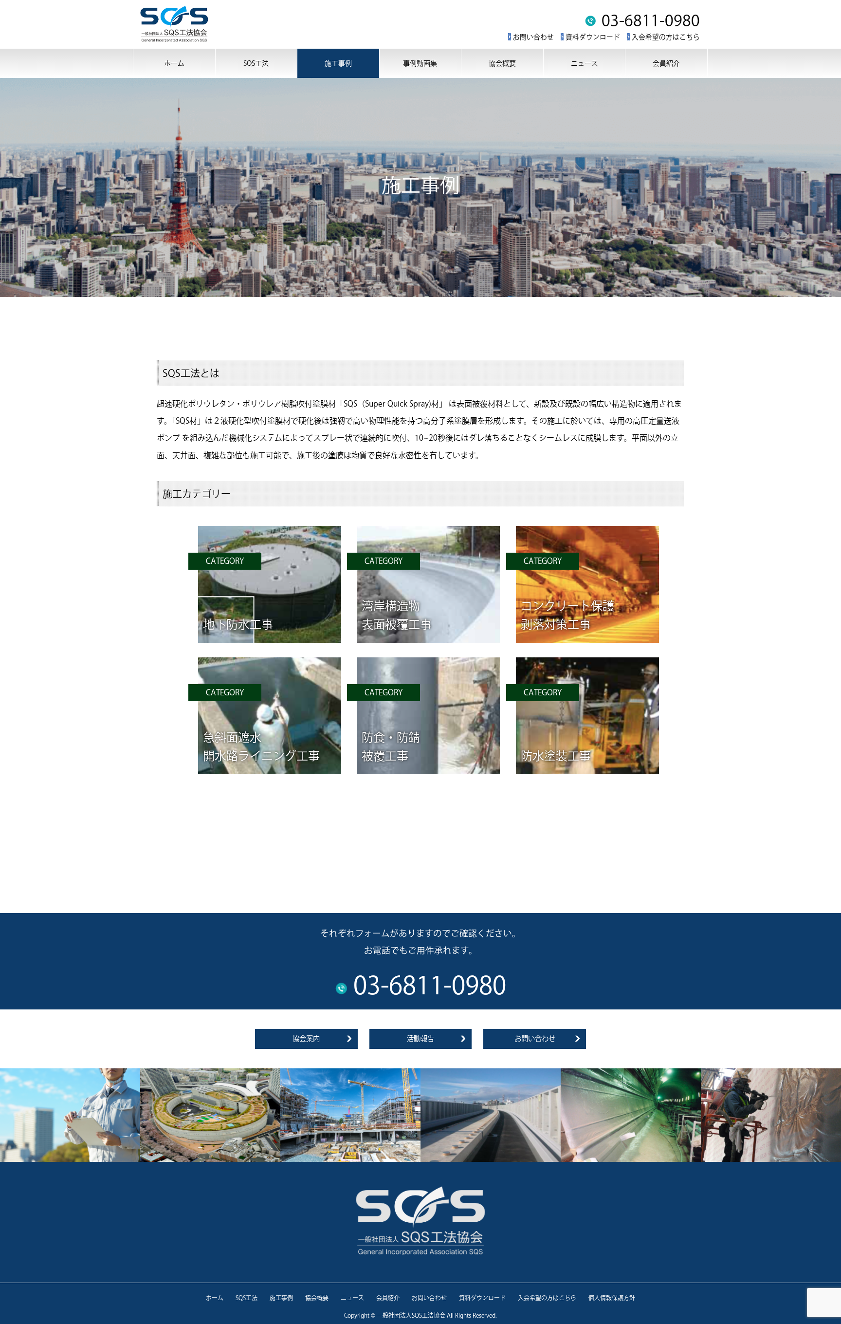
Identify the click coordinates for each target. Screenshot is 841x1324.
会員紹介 (666, 63)
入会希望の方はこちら (666, 37)
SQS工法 (256, 63)
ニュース (584, 63)
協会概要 (502, 63)
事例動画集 (420, 63)
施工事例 (338, 63)
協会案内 (306, 1038)
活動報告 (420, 1038)
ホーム (174, 63)
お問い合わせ (533, 37)
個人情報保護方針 (611, 1298)
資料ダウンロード (593, 37)
